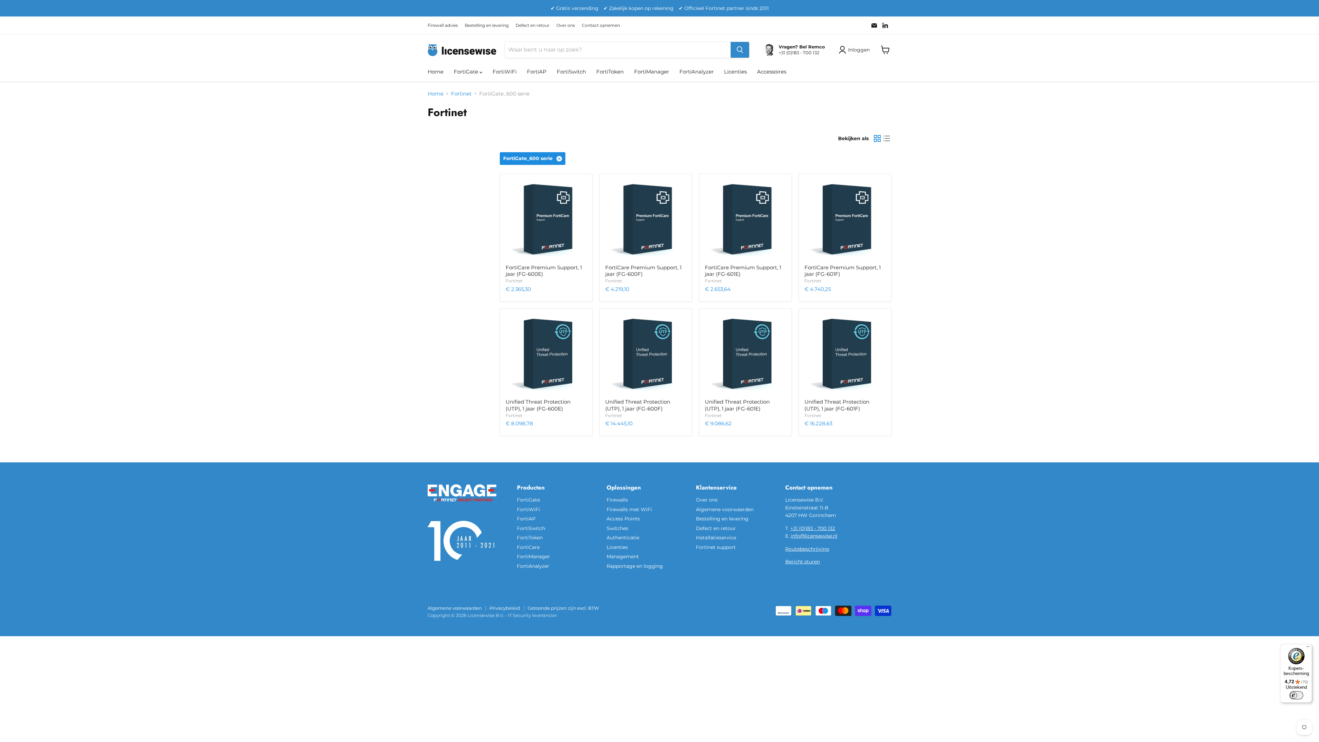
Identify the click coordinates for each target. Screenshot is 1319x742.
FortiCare (528, 547)
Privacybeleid (504, 608)
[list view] (887, 139)
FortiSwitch (571, 71)
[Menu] (1308, 648)
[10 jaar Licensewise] (462, 565)
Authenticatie (623, 538)
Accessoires (771, 71)
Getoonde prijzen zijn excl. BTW (563, 608)
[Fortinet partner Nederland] (462, 506)
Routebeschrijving (807, 549)
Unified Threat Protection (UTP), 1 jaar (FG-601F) (836, 405)
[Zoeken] (740, 50)
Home (435, 71)
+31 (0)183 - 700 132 (812, 528)
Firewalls (617, 500)
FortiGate (467, 71)
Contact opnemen (601, 25)
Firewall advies (443, 25)
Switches (617, 528)
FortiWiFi (505, 71)
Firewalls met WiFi (629, 509)
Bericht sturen (802, 562)
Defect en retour (533, 25)
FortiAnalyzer (696, 71)
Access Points (623, 519)
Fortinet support (716, 547)
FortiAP (536, 71)
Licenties (735, 71)
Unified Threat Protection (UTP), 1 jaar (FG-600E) (538, 405)
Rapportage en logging (635, 566)
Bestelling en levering (487, 25)
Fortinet (461, 94)
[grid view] (877, 139)
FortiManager (651, 71)
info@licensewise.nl (814, 536)
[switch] (1296, 695)
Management (623, 556)
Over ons (565, 25)
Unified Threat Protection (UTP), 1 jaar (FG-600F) (637, 405)
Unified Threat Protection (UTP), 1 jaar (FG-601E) (737, 405)
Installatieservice (716, 538)
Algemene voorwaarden (725, 509)
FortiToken (610, 71)
